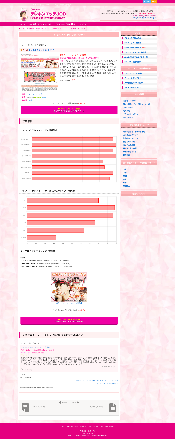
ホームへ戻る (128, 117)
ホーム (22, 24)
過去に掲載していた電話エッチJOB (136, 104)
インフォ (83, 24)
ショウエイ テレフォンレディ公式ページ (69, 110)
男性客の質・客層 (130, 148)
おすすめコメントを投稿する (107, 383)
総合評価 (126, 155)
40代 (125, 179)
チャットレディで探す (132, 78)
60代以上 (126, 186)
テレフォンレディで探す (133, 73)
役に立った (26, 369)
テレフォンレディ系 (35, 94)
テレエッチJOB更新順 (135, 47)
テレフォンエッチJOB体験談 (135, 52)
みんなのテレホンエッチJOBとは (144, 18)
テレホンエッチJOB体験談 (65, 24)
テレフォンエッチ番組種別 (139, 68)
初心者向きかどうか (130, 138)
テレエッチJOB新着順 (134, 43)
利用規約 (126, 111)
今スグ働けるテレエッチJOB (40, 24)
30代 (125, 176)
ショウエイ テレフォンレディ (41, 50)
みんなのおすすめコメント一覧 (136, 57)
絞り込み (48, 347)
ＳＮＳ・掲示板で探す (132, 87)
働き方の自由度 (129, 142)
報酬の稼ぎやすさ (130, 152)
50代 (125, 183)
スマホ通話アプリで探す (133, 83)
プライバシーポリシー (131, 114)
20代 (125, 173)
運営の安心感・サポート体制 (134, 132)
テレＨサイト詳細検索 (132, 62)
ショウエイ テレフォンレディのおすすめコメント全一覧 (97, 380)
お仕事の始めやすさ (130, 135)
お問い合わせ (128, 107)
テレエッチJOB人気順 (132, 38)
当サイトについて (130, 101)
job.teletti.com (89, 435)
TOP (63, 426)
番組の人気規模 (129, 145)
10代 (125, 169)
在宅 (30, 100)
